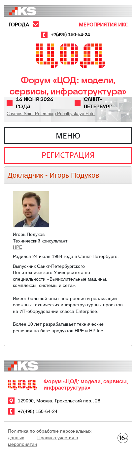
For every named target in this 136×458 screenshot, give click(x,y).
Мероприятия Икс (104, 24)
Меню (68, 135)
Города (19, 24)
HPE (17, 247)
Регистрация (68, 155)
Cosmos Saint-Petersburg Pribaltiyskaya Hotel (51, 113)
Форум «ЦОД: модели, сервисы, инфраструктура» (68, 86)
